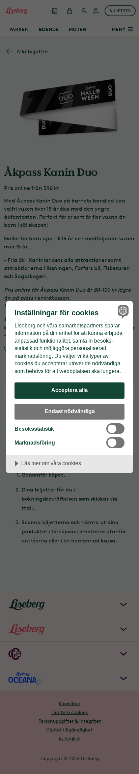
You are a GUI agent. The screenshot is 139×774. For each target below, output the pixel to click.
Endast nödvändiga (70, 411)
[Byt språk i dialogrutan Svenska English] (122, 311)
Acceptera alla (69, 390)
